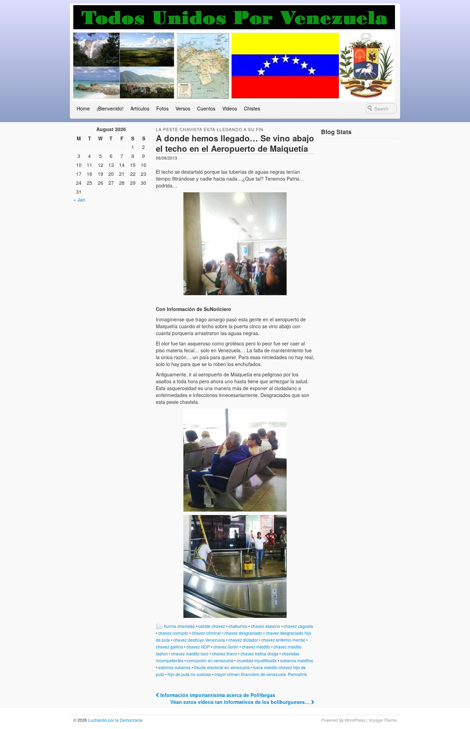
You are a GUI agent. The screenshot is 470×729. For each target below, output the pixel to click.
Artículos (139, 108)
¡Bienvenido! (110, 108)
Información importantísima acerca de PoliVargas (217, 695)
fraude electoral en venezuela (222, 667)
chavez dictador (243, 640)
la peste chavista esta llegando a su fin (210, 129)
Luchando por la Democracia (114, 720)
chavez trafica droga (259, 653)
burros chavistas (179, 626)
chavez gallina (169, 647)
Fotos (162, 108)
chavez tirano (224, 653)
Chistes (252, 108)
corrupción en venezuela (210, 660)
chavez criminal (206, 633)
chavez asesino (265, 626)
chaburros (237, 626)
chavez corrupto (173, 633)
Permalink (297, 674)
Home (83, 108)
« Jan (79, 199)
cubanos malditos (296, 660)
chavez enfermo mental (283, 640)
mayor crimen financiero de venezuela (250, 674)
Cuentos (206, 108)
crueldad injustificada (257, 660)
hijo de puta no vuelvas (189, 674)
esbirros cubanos (174, 667)
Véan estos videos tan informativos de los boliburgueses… (240, 701)
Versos (182, 108)
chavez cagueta (298, 626)
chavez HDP (198, 647)
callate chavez (211, 626)
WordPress (355, 720)
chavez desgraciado (243, 633)
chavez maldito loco (190, 653)
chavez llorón (225, 647)
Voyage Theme (382, 720)
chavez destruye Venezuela (199, 640)
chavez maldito (256, 647)
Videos (229, 108)
